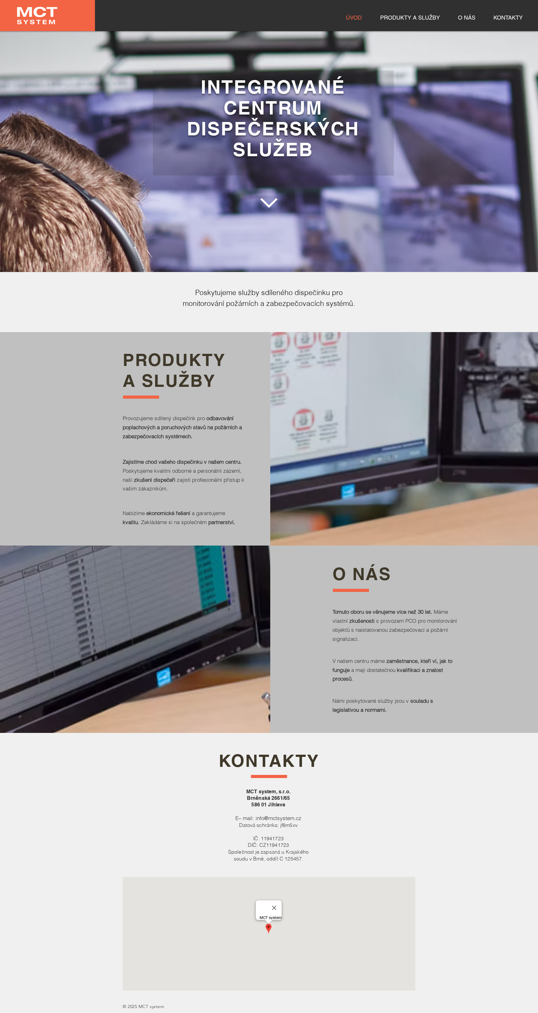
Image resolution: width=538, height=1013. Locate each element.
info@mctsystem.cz (278, 818)
